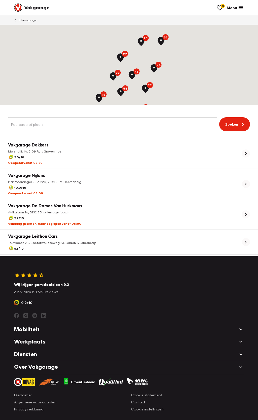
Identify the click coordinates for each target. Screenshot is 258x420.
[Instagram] (25, 315)
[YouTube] (34, 315)
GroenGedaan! (83, 382)
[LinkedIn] (43, 315)
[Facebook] (16, 315)
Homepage (28, 20)
